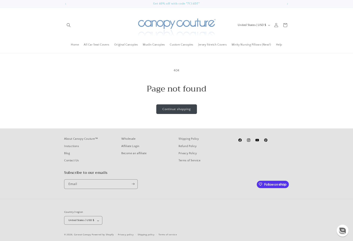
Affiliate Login (130, 146)
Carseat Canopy (82, 235)
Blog (67, 153)
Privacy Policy (188, 153)
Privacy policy (126, 234)
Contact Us (71, 160)
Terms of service (168, 234)
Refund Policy (188, 146)
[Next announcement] (287, 4)
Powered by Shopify (103, 235)
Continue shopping (176, 109)
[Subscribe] (132, 184)
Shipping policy (146, 234)
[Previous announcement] (65, 4)
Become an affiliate (133, 153)
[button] (68, 25)
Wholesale (128, 139)
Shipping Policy (189, 139)
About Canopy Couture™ (81, 139)
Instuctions (71, 146)
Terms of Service (190, 160)
